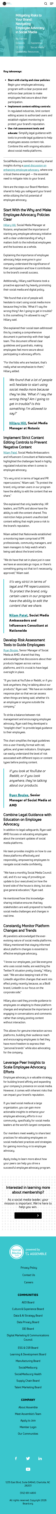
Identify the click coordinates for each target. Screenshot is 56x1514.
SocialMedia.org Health (28, 1374)
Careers (28, 1282)
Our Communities (28, 1433)
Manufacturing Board (28, 1361)
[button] (51, 3)
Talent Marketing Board (28, 1387)
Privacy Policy (29, 1267)
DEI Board (28, 1328)
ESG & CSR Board (28, 1347)
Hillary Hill (9, 225)
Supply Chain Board (28, 1380)
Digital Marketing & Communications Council (28, 1337)
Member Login (28, 1427)
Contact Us (28, 1275)
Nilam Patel (10, 452)
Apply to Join (28, 1420)
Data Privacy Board (28, 1322)
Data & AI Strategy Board (28, 1315)
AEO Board (28, 1302)
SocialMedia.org (28, 1367)
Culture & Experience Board (28, 1309)
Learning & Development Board (28, 1354)
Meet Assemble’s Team (28, 1414)
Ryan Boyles (10, 650)
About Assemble (28, 1407)
